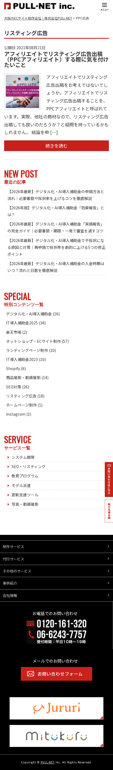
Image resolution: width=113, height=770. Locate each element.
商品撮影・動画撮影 (23, 377)
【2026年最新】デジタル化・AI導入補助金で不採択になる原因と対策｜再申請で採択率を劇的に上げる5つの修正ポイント (56, 247)
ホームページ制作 (21, 405)
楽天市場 (13, 332)
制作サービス (13, 546)
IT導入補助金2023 (22, 359)
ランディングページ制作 (27, 350)
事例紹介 (10, 583)
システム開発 (23, 457)
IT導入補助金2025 (22, 323)
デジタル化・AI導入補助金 (29, 313)
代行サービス (13, 558)
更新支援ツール (25, 494)
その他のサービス (17, 571)
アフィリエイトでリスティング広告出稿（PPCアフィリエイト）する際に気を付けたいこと (56, 59)
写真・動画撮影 (25, 504)
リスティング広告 (21, 396)
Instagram (16, 414)
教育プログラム (25, 476)
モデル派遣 (21, 485)
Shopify (13, 368)
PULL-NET (48, 762)
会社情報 (10, 595)
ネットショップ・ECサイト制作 (33, 341)
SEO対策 (13, 387)
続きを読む (56, 145)
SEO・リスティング (29, 466)
